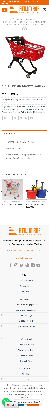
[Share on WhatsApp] (4, 118)
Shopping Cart (7, 112)
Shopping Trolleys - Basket (21, 99)
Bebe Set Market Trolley (26, 107)
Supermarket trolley (24, 109)
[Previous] (2, 196)
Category (24, 299)
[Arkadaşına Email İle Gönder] (20, 118)
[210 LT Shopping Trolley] (12, 189)
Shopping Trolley (19, 112)
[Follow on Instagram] (16, 266)
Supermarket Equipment (17, 22)
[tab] (24, 133)
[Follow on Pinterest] (27, 266)
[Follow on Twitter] (22, 266)
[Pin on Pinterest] (26, 118)
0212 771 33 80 (14, 251)
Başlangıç (16, 19)
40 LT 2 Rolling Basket (35, 204)
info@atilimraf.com (24, 258)
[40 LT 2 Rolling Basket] (36, 189)
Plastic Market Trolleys (28, 24)
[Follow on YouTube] (38, 266)
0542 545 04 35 (34, 251)
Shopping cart (11, 107)
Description (9, 133)
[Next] (47, 196)
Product (31, 19)
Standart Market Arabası (36, 112)
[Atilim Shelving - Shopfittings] (24, 10)
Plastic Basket (38, 109)
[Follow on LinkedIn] (33, 266)
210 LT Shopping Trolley (12, 204)
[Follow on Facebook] (11, 266)
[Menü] (4, 10)
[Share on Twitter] (15, 118)
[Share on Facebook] (10, 118)
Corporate (24, 368)
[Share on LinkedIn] (31, 118)
